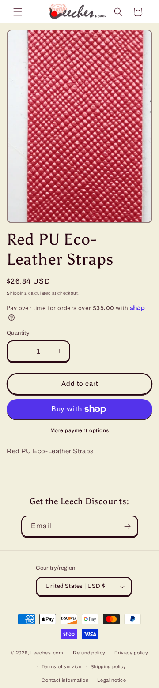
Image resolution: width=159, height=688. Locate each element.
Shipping (17, 293)
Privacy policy (131, 652)
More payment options (79, 430)
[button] (17, 12)
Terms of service (62, 666)
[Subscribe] (127, 526)
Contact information (65, 680)
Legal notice (111, 680)
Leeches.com (46, 652)
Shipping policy (109, 666)
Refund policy (89, 652)
